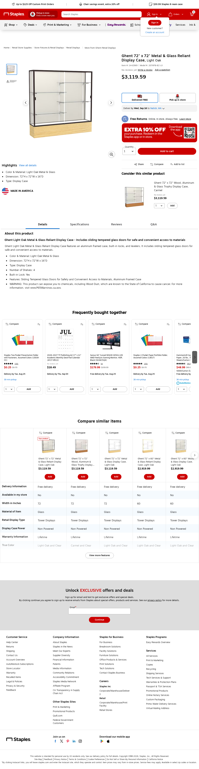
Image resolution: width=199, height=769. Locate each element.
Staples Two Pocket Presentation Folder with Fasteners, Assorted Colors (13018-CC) (21, 357)
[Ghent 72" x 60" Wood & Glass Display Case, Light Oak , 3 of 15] (182, 447)
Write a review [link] (145, 70)
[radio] (140, 98)
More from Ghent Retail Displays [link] (100, 47)
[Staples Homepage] (14, 14)
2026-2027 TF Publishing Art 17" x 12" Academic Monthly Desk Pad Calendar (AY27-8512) (64, 357)
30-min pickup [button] (10, 379)
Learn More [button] (185, 119)
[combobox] (101, 14)
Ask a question (162, 70)
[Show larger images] (111, 154)
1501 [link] (16, 364)
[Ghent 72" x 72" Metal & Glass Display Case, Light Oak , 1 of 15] (116, 447)
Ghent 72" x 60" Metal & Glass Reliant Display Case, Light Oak (149, 462)
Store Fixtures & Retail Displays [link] (49, 47)
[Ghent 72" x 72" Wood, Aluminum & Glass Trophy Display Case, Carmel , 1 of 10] (83, 447)
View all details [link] (28, 165)
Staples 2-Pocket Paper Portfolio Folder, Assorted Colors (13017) (150, 356)
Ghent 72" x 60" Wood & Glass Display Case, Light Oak (182, 462)
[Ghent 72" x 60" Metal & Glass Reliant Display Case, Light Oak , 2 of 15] (149, 447)
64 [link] (102, 364)
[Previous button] (25, 102)
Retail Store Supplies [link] (22, 47)
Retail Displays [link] (73, 47)
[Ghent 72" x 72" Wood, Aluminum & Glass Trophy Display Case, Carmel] (137, 197)
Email (73, 607)
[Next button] (111, 102)
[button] (138, 14)
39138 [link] (189, 364)
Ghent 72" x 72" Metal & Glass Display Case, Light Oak (116, 462)
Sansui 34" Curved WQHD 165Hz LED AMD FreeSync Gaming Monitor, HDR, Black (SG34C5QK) (106, 357)
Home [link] (6, 47)
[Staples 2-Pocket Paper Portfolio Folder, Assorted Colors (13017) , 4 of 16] (151, 340)
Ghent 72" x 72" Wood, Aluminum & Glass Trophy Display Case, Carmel (174, 186)
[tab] (42, 224)
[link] (33, 4)
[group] (22, 357)
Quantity (129, 147)
